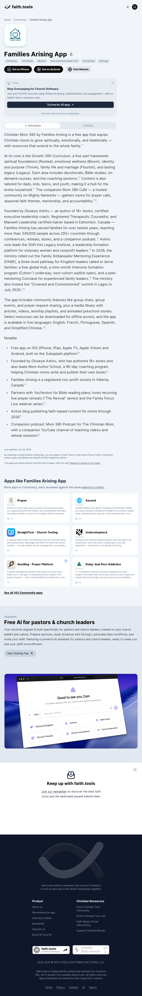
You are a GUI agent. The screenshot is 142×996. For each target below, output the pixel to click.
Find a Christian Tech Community (88, 908)
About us (37, 906)
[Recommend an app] (128, 7)
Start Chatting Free (18, 653)
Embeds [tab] (88, 125)
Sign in (93, 987)
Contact (73, 987)
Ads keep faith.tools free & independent (60, 113)
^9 (38, 434)
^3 (97, 238)
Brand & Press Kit (42, 934)
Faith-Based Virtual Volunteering (87, 923)
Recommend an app (43, 912)
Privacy (60, 987)
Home (7, 19)
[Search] (134, 7)
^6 (44, 327)
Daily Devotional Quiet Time (64, 61)
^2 (79, 177)
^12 (95, 200)
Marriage (103, 61)
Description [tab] (34, 125)
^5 (90, 277)
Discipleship (89, 61)
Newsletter (38, 923)
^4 (90, 249)
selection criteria (93, 487)
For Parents (27, 61)
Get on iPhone (20, 69)
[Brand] (71, 860)
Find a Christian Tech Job (91, 915)
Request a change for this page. (85, 463)
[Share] (71, 54)
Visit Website (81, 69)
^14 (23, 289)
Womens (42, 61)
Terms (48, 987)
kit (83, 987)
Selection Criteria (41, 918)
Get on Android (51, 69)
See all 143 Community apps (23, 592)
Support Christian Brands (91, 930)
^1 (82, 145)
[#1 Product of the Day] (91, 950)
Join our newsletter (54, 791)
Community (20, 19)
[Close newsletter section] (135, 769)
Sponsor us (38, 929)
